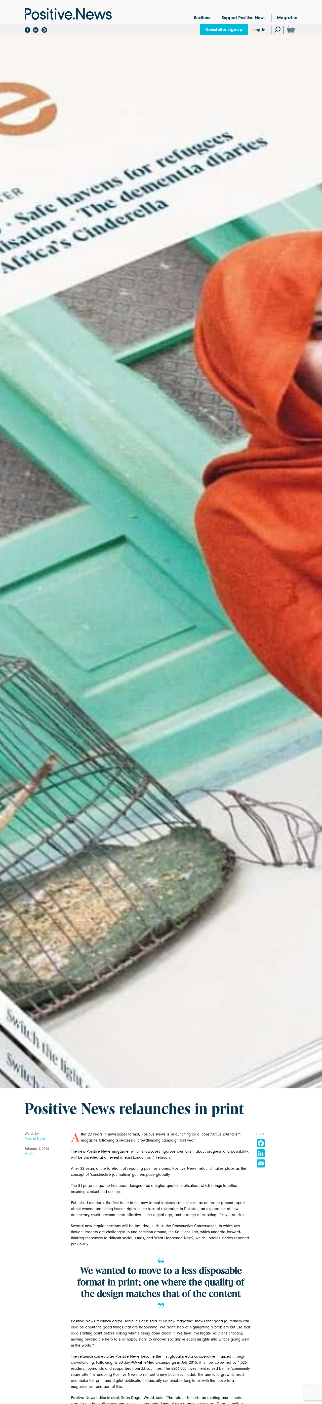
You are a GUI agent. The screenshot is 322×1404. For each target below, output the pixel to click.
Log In (259, 29)
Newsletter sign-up (223, 29)
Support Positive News (244, 17)
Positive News (35, 1138)
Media (29, 1154)
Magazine (287, 17)
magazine (120, 1151)
